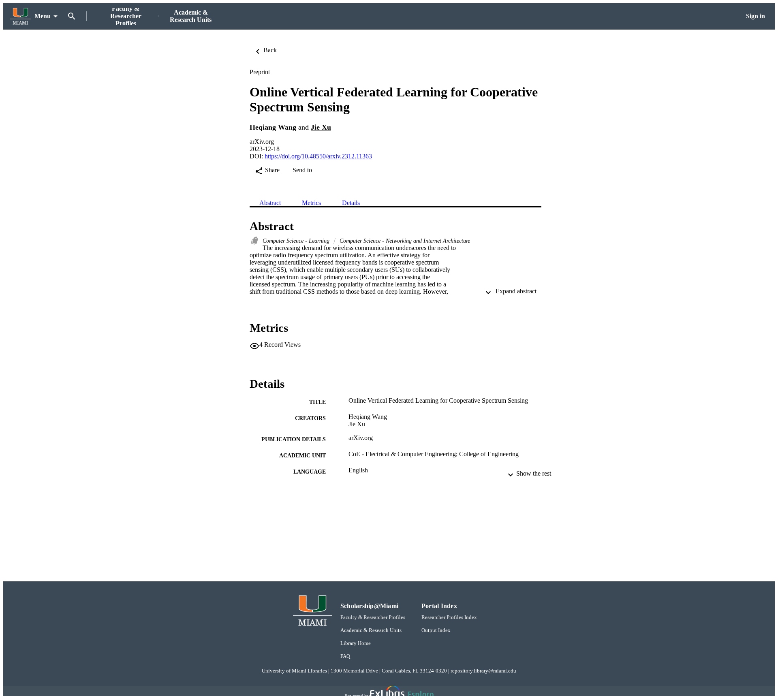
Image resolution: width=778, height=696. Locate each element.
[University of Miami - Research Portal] (20, 16)
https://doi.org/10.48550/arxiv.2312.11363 (318, 156)
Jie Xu (321, 127)
